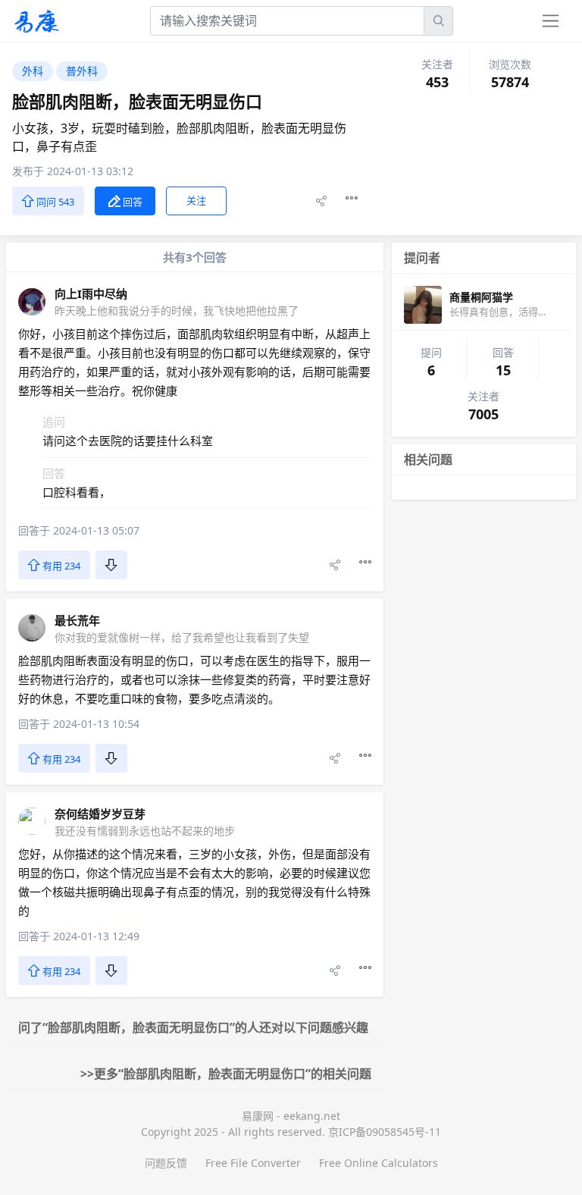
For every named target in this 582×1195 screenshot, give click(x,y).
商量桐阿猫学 (481, 297)
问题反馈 (166, 1163)
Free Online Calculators (378, 1163)
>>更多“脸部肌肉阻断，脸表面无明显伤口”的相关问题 (225, 1073)
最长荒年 (77, 620)
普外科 (82, 71)
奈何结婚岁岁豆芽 (100, 813)
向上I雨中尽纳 (91, 293)
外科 (32, 71)
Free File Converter (253, 1163)
